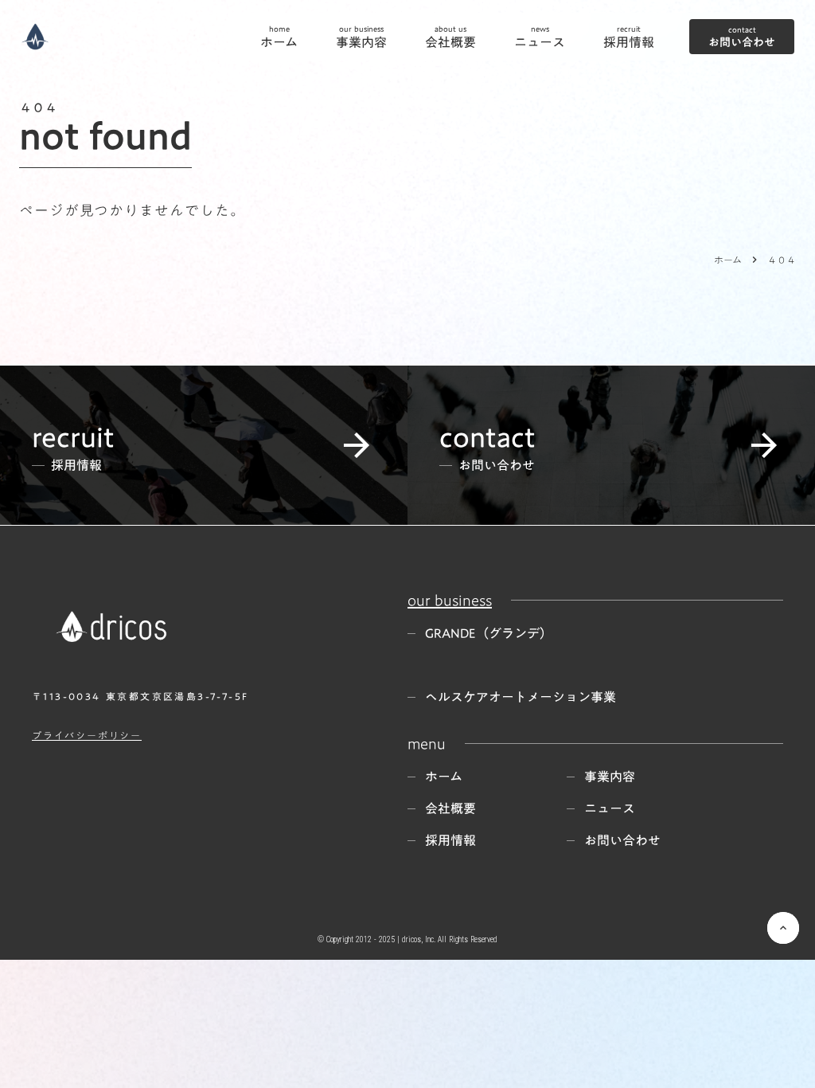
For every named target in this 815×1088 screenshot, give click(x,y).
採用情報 (450, 840)
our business (450, 600)
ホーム (728, 259)
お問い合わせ (622, 840)
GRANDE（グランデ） (488, 633)
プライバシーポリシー (87, 735)
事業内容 (609, 776)
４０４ (781, 259)
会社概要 (450, 808)
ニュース (609, 808)
